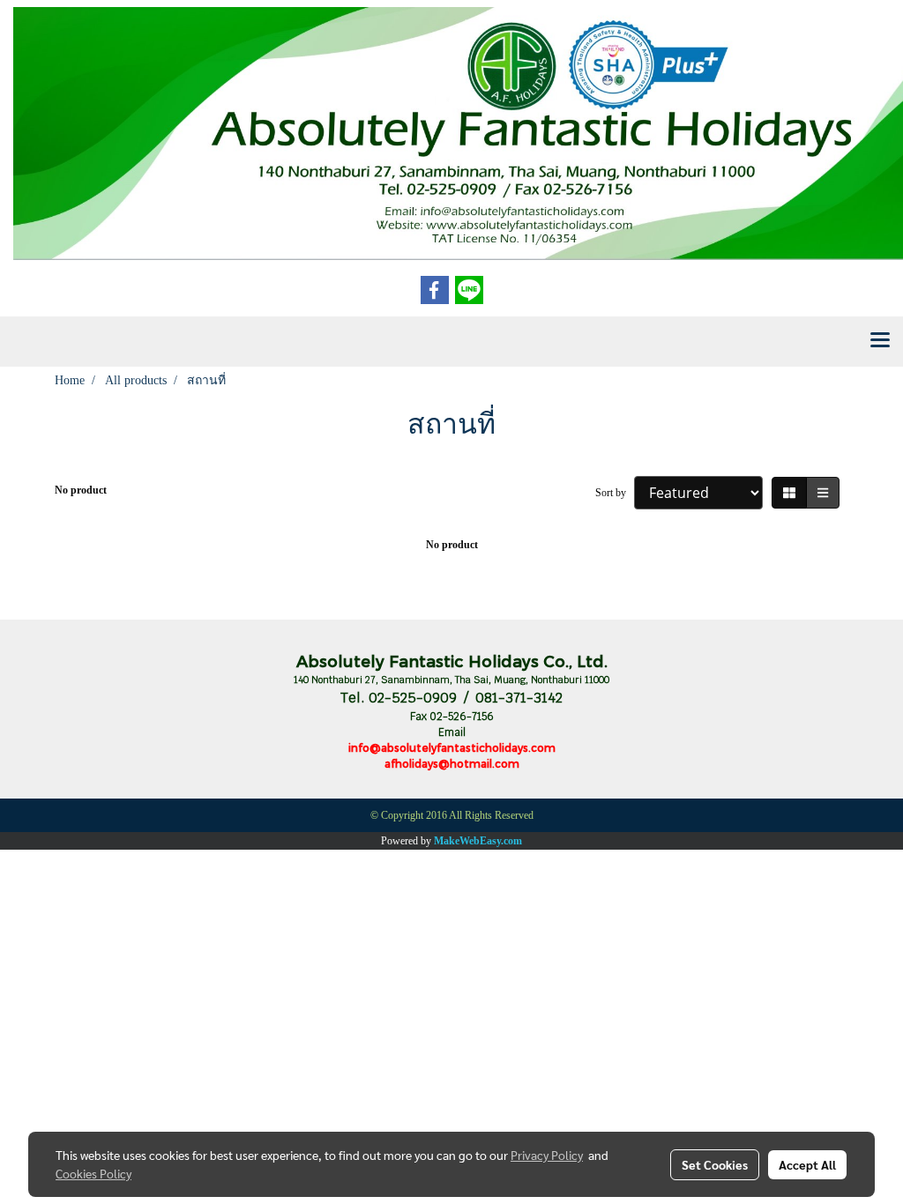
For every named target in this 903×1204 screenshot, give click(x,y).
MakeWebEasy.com (478, 841)
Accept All (807, 1164)
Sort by (614, 493)
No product (81, 490)
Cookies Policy (93, 1173)
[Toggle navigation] (880, 341)
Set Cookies (715, 1164)
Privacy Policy (547, 1155)
